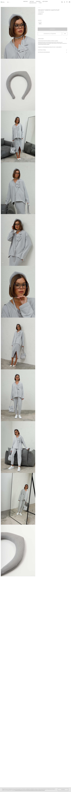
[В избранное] (65, 33)
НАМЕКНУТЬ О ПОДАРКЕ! (50, 33)
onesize (40, 22)
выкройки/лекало (33, 2)
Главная (39, 7)
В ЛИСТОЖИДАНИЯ (40, 23)
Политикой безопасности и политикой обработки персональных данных (30, 790)
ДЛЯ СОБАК (45, 1)
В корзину (52, 29)
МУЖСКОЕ (38, 1)
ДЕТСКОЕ (32, 1)
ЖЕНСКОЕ (25, 1)
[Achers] (2, 2)
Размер (39, 20)
